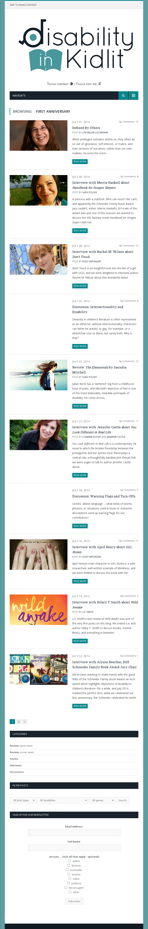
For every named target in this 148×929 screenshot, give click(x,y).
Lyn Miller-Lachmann (95, 132)
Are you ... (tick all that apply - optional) (74, 856)
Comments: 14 (129, 245)
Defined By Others (86, 128)
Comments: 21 (129, 540)
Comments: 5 (130, 490)
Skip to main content (23, 5)
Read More (80, 161)
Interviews (16, 765)
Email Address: (74, 826)
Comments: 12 (129, 121)
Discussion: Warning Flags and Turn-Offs (103, 496)
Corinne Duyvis (91, 436)
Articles (14, 758)
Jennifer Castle (116, 436)
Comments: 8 (130, 176)
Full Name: (74, 841)
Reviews (14, 745)
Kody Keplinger (91, 261)
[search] (123, 95)
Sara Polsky (89, 192)
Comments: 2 (130, 596)
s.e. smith (87, 611)
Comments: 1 (130, 655)
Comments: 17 (129, 421)
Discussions (17, 772)
